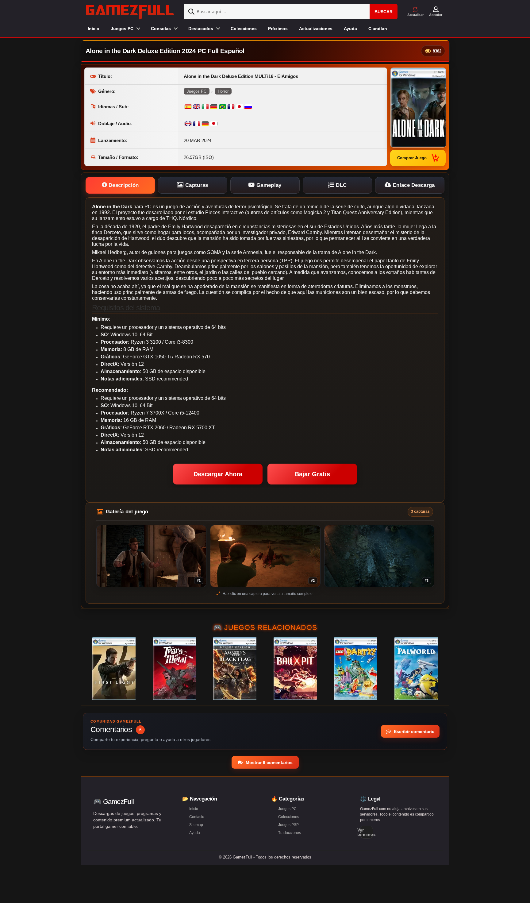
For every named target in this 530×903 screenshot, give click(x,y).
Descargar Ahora (218, 474)
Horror (223, 91)
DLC (340, 185)
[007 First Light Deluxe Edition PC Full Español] (114, 668)
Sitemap (196, 825)
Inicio (93, 28)
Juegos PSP (288, 825)
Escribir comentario (414, 731)
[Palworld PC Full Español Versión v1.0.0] (416, 668)
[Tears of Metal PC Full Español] (174, 668)
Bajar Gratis (312, 474)
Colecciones (244, 28)
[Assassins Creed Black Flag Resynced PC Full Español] (234, 668)
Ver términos (366, 832)
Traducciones (289, 833)
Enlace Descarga (413, 185)
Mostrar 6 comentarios (268, 762)
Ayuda (350, 28)
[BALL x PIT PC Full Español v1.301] (295, 668)
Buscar (383, 11)
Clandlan (377, 28)
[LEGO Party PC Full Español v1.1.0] (355, 668)
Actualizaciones (315, 28)
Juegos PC (196, 91)
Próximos (278, 28)
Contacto (196, 817)
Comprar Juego (412, 158)
